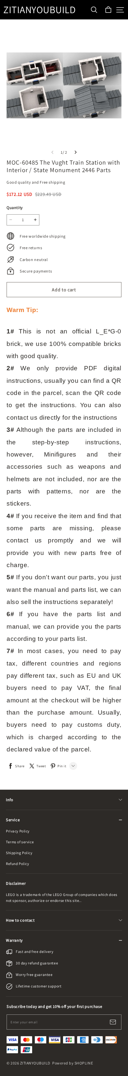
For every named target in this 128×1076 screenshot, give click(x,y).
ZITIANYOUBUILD (36, 9)
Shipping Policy (19, 852)
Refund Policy (17, 863)
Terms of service (20, 841)
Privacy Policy (18, 830)
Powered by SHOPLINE (72, 1063)
